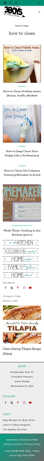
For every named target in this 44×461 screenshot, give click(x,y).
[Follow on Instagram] (24, 287)
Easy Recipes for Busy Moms (19, 420)
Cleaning (22, 86)
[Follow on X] (11, 287)
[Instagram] (16, 3)
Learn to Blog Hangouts (16, 424)
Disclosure (25, 439)
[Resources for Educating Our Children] (22, 275)
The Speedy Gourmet (15, 429)
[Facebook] (5, 3)
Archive (17, 444)
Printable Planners (22, 376)
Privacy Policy (32, 444)
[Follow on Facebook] (5, 287)
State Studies (21, 381)
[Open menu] (39, 12)
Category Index (12, 296)
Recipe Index (10, 300)
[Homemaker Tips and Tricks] (22, 259)
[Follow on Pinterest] (18, 287)
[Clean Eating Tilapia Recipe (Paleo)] (22, 324)
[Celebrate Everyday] (22, 251)
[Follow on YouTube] (30, 287)
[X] (10, 3)
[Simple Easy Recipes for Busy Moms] (22, 243)
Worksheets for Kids (22, 386)
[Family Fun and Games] (22, 267)
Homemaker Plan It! (22, 372)
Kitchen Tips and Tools (22, 225)
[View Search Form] (39, 3)
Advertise (11, 439)
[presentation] (22, 64)
